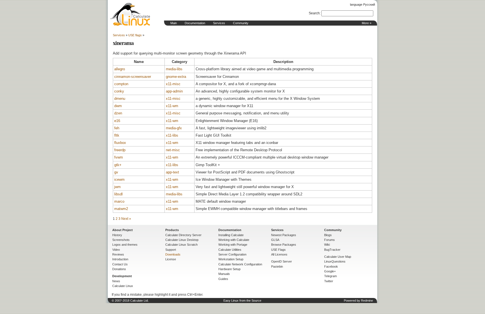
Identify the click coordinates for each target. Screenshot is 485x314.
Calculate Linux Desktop (181, 239)
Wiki (327, 244)
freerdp (119, 150)
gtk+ (118, 165)
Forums (329, 239)
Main (173, 23)
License (170, 259)
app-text (172, 172)
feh (116, 128)
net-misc (173, 150)
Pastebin (277, 266)
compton (121, 84)
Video (116, 249)
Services (219, 23)
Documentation (195, 23)
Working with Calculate (233, 239)
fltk (116, 135)
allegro (119, 69)
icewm (119, 179)
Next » (126, 219)
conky (119, 91)
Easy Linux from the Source (242, 300)
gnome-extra (176, 76)
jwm (117, 187)
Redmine (367, 300)
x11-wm (172, 106)
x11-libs (172, 135)
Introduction (120, 259)
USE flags (135, 35)
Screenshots (121, 239)
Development (122, 276)
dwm (118, 106)
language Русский (362, 4)
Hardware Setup (229, 269)
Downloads (172, 254)
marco (119, 201)
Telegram (330, 276)
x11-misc (173, 84)
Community (240, 23)
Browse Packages (283, 244)
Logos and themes (125, 244)
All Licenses (279, 254)
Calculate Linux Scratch (181, 244)
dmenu (119, 98)
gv (116, 172)
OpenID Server (281, 261)
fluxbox (120, 143)
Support (170, 249)
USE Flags (278, 249)
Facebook (331, 266)
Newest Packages (283, 235)
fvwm (118, 157)
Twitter (328, 281)
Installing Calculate (231, 235)
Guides (223, 279)
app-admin (174, 91)
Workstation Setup (230, 259)
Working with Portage (232, 244)
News (116, 281)
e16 (117, 121)
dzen (118, 113)
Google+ (330, 271)
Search (314, 13)
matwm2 (121, 209)
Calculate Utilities (229, 249)
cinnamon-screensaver (132, 76)
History (117, 235)
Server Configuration (232, 254)
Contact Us (120, 264)
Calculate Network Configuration (240, 264)
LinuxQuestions (335, 261)
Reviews (118, 254)
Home (130, 14)
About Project (122, 230)
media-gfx (174, 128)
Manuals (224, 273)
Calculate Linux (122, 286)
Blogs (328, 235)
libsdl (118, 194)
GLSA (275, 239)
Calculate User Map (337, 256)
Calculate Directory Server (183, 235)
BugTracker (332, 249)
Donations (119, 269)
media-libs (174, 69)
